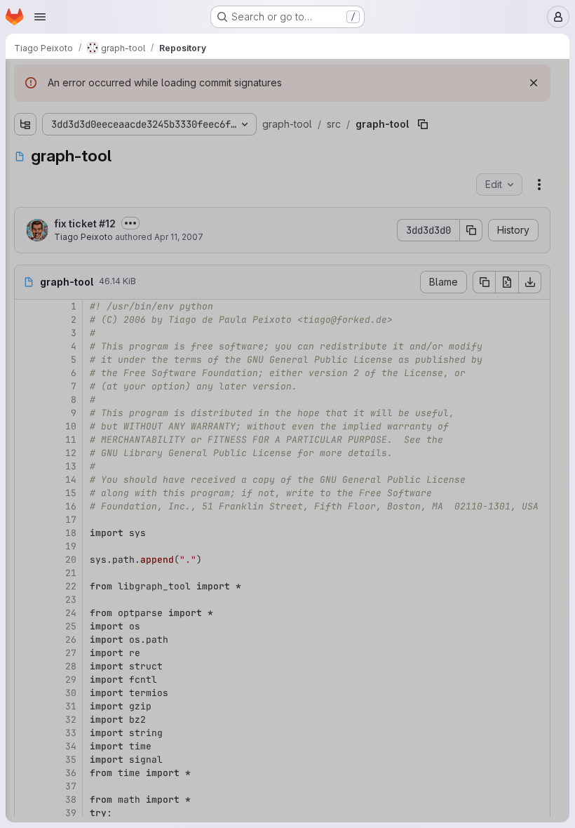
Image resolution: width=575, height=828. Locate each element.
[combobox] (115, 106)
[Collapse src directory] (25, 131)
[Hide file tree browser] (25, 78)
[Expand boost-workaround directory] (36, 153)
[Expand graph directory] (36, 176)
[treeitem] (116, 131)
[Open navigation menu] (40, 17)
